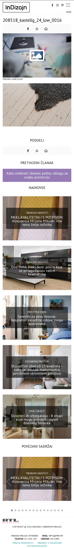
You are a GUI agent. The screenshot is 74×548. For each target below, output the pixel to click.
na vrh (67, 519)
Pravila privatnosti (23, 543)
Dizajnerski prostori (37, 361)
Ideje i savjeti (36, 411)
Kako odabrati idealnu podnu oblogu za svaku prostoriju (37, 175)
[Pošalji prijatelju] (46, 28)
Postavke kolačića (37, 546)
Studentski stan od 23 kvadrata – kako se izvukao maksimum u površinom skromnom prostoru (37, 370)
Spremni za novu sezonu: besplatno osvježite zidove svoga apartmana (37, 320)
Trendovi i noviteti (37, 212)
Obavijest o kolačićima (50, 543)
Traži (68, 12)
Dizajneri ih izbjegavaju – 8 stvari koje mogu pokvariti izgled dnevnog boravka (37, 419)
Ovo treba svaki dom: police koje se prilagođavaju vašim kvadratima (37, 271)
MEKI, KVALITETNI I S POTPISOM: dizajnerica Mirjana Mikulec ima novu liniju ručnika (37, 221)
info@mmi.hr (56, 535)
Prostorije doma (37, 312)
